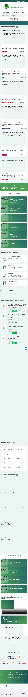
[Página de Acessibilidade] (23, 13)
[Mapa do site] (21, 13)
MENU (4, 22)
